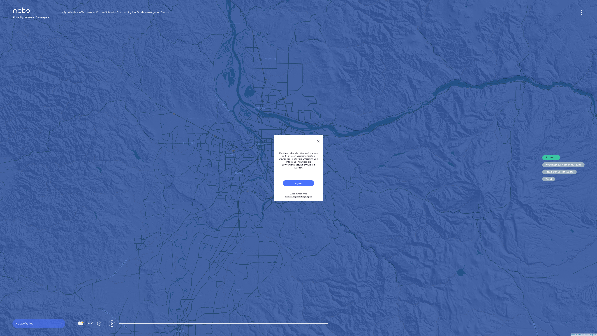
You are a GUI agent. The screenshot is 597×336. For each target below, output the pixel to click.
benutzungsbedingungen (298, 196)
